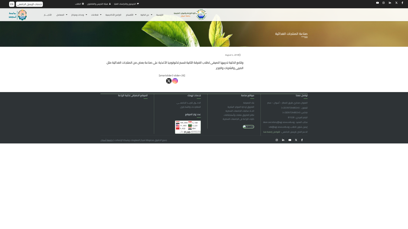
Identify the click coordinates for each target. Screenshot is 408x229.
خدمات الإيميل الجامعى (29, 4)
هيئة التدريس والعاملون (97, 4)
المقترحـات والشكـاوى (190, 107)
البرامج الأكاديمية (113, 15)
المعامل (60, 15)
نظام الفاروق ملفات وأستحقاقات (239, 115)
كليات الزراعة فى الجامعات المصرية (238, 119)
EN (11, 4)
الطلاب (78, 4)
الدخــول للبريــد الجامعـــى (189, 103)
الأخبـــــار (48, 15)
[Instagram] (175, 81)
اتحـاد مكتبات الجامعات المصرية (240, 111)
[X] (169, 81)
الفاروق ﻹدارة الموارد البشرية (241, 107)
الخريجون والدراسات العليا (125, 4)
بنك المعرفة (248, 103)
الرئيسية (159, 15)
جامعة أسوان (106, 140)
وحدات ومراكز (77, 15)
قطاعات (94, 15)
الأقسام (129, 15)
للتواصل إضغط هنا (271, 132)
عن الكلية (145, 15)
